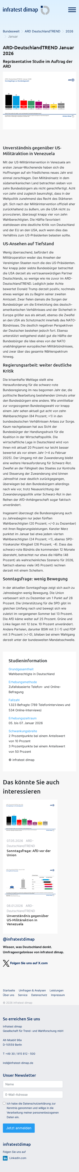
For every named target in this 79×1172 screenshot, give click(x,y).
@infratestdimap (19, 939)
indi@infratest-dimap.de (18, 1062)
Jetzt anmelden (18, 1128)
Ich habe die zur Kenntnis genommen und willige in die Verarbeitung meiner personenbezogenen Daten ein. (33, 1110)
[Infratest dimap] (26, 9)
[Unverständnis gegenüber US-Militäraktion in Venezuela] (30, 883)
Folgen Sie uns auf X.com (28, 963)
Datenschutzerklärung (37, 1103)
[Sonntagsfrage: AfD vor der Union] (30, 818)
